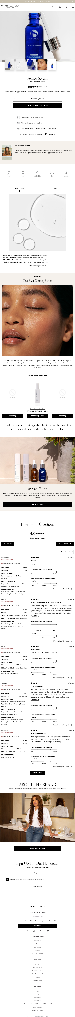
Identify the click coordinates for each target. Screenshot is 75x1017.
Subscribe (37, 886)
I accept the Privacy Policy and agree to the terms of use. (27, 879)
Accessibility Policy (37, 1010)
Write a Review (66, 544)
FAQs (37, 944)
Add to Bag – (12, 416)
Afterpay (37, 950)
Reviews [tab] (27, 524)
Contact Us (37, 941)
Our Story (37, 964)
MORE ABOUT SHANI (37, 848)
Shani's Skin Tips (37, 967)
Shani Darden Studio (37, 974)
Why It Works (19, 188)
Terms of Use (53, 921)
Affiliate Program (37, 980)
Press (37, 991)
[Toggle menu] (72, 6)
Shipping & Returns (37, 954)
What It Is (57, 188)
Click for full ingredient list (37, 266)
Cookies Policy (37, 1007)
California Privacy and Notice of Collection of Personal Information (37, 1004)
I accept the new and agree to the (38, 921)
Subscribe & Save (37, 971)
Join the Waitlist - (40, 106)
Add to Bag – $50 (37, 416)
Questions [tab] (46, 524)
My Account (37, 947)
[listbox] (37, 99)
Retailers (37, 977)
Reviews (37, 994)
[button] (3, 1)
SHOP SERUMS (37, 504)
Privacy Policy (34, 921)
